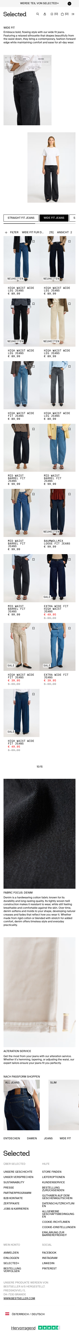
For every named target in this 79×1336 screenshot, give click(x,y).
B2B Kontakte (13, 1198)
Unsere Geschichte (18, 1172)
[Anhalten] (69, 3)
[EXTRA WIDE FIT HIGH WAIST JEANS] (57, 578)
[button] (22, 260)
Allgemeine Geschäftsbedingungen (58, 1214)
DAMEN (32, 1138)
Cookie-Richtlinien (56, 1222)
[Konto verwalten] (44, 14)
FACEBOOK (49, 1252)
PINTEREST (49, 1268)
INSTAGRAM (49, 1258)
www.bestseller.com (19, 1298)
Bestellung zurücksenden (53, 1189)
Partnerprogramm (17, 1193)
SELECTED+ (11, 1263)
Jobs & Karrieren (16, 1209)
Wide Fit (65, 1138)
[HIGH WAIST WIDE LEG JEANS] (22, 260)
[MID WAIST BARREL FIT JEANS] (22, 448)
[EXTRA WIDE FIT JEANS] (57, 647)
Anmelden (11, 1252)
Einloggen (11, 1258)
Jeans (48, 1138)
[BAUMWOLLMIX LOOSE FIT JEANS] (57, 513)
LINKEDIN (48, 1263)
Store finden (51, 1172)
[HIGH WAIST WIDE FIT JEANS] (22, 385)
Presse (9, 1187)
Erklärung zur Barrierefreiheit (54, 1234)
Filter (14, 232)
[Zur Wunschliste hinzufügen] (33, 241)
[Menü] (72, 14)
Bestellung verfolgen (12, 1270)
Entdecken (12, 1138)
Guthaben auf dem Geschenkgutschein (57, 1197)
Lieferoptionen (53, 1177)
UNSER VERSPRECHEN (18, 1177)
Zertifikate (12, 1203)
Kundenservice (53, 1182)
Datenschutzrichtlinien (58, 1205)
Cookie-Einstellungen (58, 1227)
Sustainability (14, 1182)
